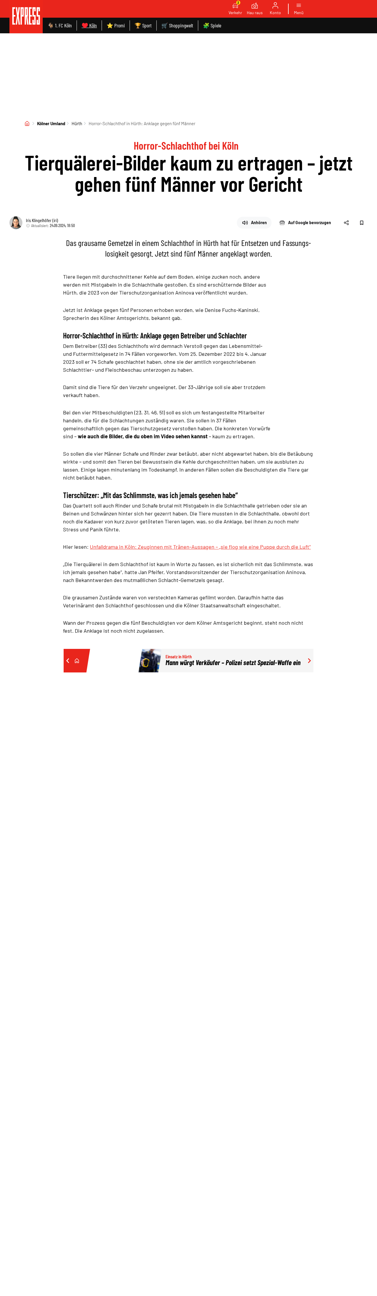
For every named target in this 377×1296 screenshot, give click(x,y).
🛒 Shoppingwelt (177, 25)
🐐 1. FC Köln (59, 25)
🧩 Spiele (212, 25)
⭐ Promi (116, 25)
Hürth (77, 123)
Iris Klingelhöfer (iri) (42, 220)
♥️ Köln (89, 25)
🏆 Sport (143, 25)
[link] (26, 16)
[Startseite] (27, 123)
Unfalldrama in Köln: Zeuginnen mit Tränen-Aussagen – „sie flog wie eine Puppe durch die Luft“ (200, 546)
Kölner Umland (51, 123)
